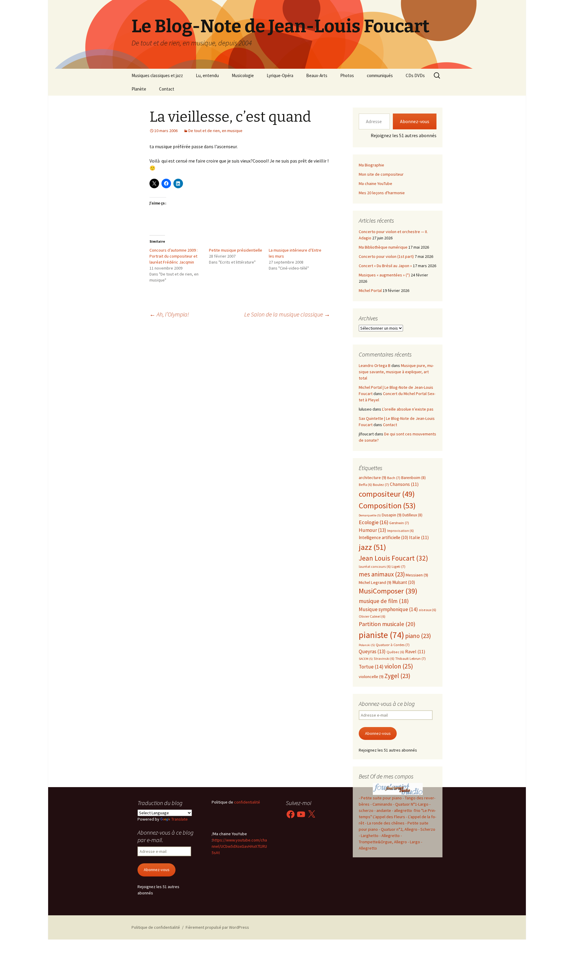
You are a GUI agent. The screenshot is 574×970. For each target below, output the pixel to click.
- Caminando (381, 804)
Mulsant (403, 582)
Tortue (371, 666)
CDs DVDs (415, 75)
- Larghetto (368, 835)
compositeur (387, 494)
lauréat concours (375, 566)
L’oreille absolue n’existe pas (407, 409)
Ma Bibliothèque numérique (383, 247)
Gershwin (399, 523)
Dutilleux (412, 515)
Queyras (372, 651)
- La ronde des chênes (385, 823)
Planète (139, 89)
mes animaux (382, 574)
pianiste (381, 634)
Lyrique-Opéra (280, 75)
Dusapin (392, 515)
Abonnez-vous (414, 121)
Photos (347, 75)
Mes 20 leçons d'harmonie (382, 192)
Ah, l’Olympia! (169, 314)
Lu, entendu (207, 75)
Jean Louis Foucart (393, 558)
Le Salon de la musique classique (287, 314)
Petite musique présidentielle (235, 250)
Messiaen (417, 575)
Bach (393, 477)
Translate (179, 819)
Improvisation (400, 530)
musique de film (384, 601)
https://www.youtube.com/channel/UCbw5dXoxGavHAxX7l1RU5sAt (239, 846)
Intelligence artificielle (383, 537)
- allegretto (402, 810)
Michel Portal (370, 290)
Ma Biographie (371, 165)
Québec (395, 652)
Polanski (367, 645)
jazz (372, 547)
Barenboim (413, 477)
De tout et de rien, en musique (215, 130)
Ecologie (373, 522)
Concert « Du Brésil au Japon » (385, 265)
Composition (387, 505)
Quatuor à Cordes (393, 644)
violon (398, 666)
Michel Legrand (375, 582)
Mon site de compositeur (381, 174)
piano (418, 636)
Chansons (404, 484)
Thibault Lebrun (410, 658)
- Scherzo (426, 829)
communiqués (380, 75)
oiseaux (427, 610)
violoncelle (371, 676)
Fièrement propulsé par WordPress (217, 927)
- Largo (414, 841)
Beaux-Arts (316, 75)
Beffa (365, 484)
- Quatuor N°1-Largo (410, 804)
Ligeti (398, 566)
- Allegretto (389, 835)
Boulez (381, 484)
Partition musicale (387, 624)
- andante (382, 810)
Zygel (397, 676)
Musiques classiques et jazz (157, 75)
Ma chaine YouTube (375, 183)
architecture (372, 477)
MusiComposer (388, 591)
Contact (166, 89)
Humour (372, 530)
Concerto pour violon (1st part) (386, 256)
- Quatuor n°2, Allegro (398, 829)
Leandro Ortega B (374, 365)
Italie (419, 537)
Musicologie (243, 75)
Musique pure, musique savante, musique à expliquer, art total (396, 372)
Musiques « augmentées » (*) (384, 275)
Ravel (415, 651)
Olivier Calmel (372, 616)
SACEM (366, 659)
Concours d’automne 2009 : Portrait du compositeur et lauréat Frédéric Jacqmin (173, 256)
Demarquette (370, 515)
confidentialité (246, 802)
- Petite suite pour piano (380, 798)
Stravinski (384, 658)
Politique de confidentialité (156, 927)
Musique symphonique (388, 609)
